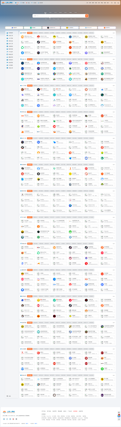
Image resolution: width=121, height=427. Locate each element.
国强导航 (63, 416)
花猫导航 (73, 416)
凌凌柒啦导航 (61, 418)
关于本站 (44, 411)
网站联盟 (48, 419)
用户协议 (49, 411)
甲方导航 (53, 419)
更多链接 (84, 419)
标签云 (64, 411)
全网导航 (58, 419)
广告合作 (70, 411)
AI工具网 (54, 416)
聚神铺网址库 (68, 418)
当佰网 (79, 419)
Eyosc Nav (49, 416)
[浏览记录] (111, 2)
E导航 (58, 416)
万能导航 (86, 418)
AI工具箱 (68, 416)
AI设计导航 (78, 416)
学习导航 (44, 416)
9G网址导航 (63, 419)
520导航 (43, 419)
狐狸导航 (55, 418)
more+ (114, 32)
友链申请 (81, 411)
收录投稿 (75, 411)
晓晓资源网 (74, 418)
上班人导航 (9, 423)
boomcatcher (80, 418)
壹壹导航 (50, 418)
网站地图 (60, 411)
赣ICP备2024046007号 (16, 423)
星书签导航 (44, 418)
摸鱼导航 (74, 419)
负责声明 (54, 411)
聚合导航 (69, 419)
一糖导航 (84, 416)
